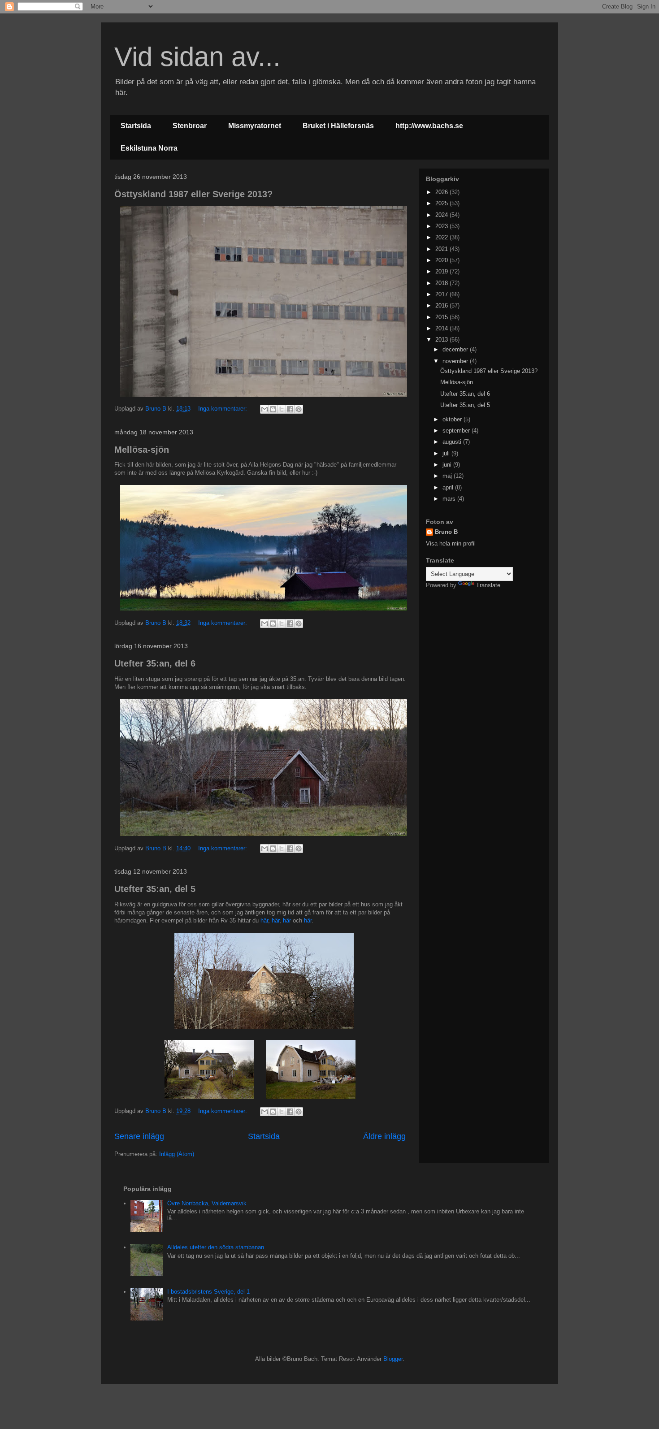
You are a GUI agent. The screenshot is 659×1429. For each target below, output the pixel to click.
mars (449, 498)
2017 (442, 294)
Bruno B (446, 531)
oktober (453, 419)
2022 (442, 237)
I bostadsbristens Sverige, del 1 (208, 1291)
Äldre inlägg (384, 1136)
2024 (442, 215)
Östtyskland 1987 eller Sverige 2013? (193, 194)
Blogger (393, 1358)
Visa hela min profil (451, 543)
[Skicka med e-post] (264, 409)
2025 (442, 203)
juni (447, 464)
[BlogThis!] (273, 409)
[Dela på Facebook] (290, 409)
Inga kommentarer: (223, 408)
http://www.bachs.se (429, 126)
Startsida (136, 126)
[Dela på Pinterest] (298, 409)
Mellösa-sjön (141, 450)
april (448, 487)
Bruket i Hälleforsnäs (338, 126)
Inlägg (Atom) (176, 1154)
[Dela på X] (281, 409)
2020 (442, 260)
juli (446, 453)
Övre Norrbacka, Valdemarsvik (207, 1203)
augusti (452, 441)
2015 (442, 317)
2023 (442, 226)
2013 (442, 339)
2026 (442, 192)
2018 (442, 283)
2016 (442, 305)
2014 (442, 328)
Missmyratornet (254, 126)
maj (448, 475)
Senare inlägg (139, 1136)
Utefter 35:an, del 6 (154, 663)
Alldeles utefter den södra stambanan (215, 1247)
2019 (442, 271)
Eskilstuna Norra (149, 148)
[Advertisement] (482, 654)
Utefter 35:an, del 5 (154, 889)
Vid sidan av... (197, 57)
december (456, 349)
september (457, 430)
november (456, 361)
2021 (442, 249)
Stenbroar (190, 126)
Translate (488, 585)
